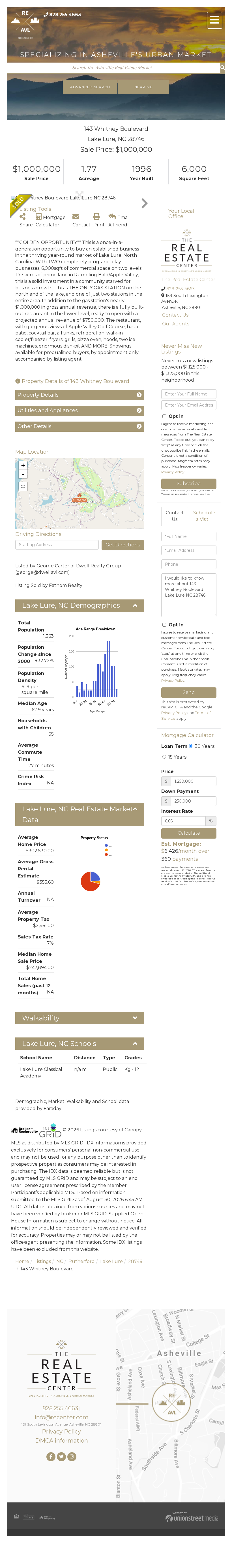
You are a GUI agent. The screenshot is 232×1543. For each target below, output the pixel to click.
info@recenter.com (62, 1417)
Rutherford (81, 1261)
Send (189, 692)
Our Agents (175, 324)
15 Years (176, 757)
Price (167, 771)
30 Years (204, 746)
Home (22, 1261)
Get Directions (123, 545)
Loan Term (174, 746)
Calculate (189, 833)
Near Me (143, 87)
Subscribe (189, 483)
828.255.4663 (65, 14)
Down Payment (180, 791)
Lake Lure (111, 1261)
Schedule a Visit (204, 516)
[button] (222, 68)
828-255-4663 (180, 288)
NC (59, 1261)
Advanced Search (90, 87)
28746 (135, 1261)
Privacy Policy (172, 472)
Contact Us (175, 315)
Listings (43, 1261)
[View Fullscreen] (23, 486)
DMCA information (61, 1440)
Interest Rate (177, 811)
